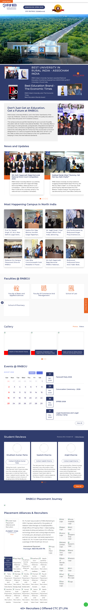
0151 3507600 (30, 11)
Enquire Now (86, 305)
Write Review (79, 437)
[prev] (38, 372)
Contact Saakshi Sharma (17, 461)
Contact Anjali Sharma (44, 461)
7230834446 (40, 11)
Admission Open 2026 (34, 7)
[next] (41, 372)
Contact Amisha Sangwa (71, 461)
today (32, 372)
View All (79, 423)
